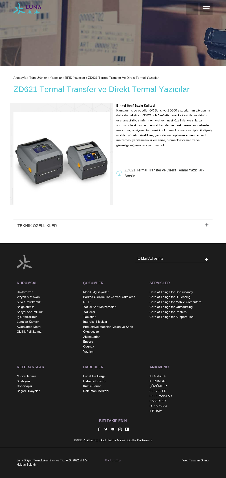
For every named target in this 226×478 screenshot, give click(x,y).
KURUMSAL (157, 381)
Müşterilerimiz (26, 376)
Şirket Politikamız (29, 302)
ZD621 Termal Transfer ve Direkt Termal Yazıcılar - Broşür (164, 173)
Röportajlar (24, 386)
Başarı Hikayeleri (28, 391)
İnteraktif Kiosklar (95, 321)
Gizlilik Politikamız (29, 331)
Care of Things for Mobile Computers (175, 302)
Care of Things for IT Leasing (169, 297)
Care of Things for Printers (167, 312)
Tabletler (89, 317)
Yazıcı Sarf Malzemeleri (99, 307)
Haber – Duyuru (94, 381)
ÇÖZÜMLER (158, 386)
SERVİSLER (157, 391)
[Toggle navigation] (206, 9)
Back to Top (113, 460)
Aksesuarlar (91, 336)
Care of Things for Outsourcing (171, 307)
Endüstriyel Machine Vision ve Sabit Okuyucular (108, 329)
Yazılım (88, 351)
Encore (88, 341)
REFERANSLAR (160, 396)
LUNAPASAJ (158, 406)
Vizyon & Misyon (28, 297)
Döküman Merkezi (96, 391)
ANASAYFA (157, 376)
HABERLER (157, 401)
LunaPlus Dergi (94, 376)
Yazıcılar (56, 77)
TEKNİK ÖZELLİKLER (37, 225)
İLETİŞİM (155, 411)
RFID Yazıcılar (75, 77)
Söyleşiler (23, 381)
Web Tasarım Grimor (196, 460)
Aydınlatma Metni (29, 326)
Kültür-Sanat (92, 386)
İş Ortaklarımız (27, 317)
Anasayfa (19, 77)
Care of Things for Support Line (171, 317)
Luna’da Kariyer (28, 321)
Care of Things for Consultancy (171, 292)
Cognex (88, 346)
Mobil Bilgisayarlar (96, 292)
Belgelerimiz (25, 307)
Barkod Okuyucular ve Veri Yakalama (109, 297)
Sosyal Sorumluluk (30, 312)
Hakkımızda (25, 292)
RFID (86, 302)
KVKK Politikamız (86, 440)
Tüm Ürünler (38, 77)
